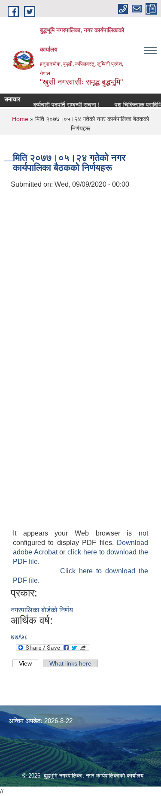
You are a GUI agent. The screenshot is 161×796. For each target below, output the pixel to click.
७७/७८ (19, 637)
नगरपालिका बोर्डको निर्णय (42, 610)
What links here (70, 663)
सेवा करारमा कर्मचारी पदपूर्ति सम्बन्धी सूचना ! (50, 104)
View (28, 663)
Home (20, 118)
